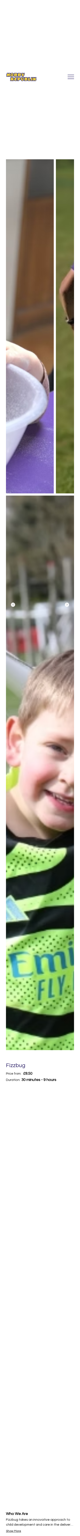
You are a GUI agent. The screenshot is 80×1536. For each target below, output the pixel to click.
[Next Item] (67, 605)
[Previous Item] (13, 605)
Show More (13, 1531)
